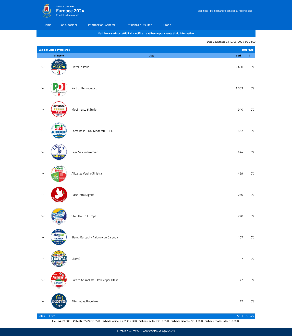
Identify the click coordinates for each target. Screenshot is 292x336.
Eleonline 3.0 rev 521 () (146, 331)
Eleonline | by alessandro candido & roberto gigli (225, 11)
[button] (69, 25)
